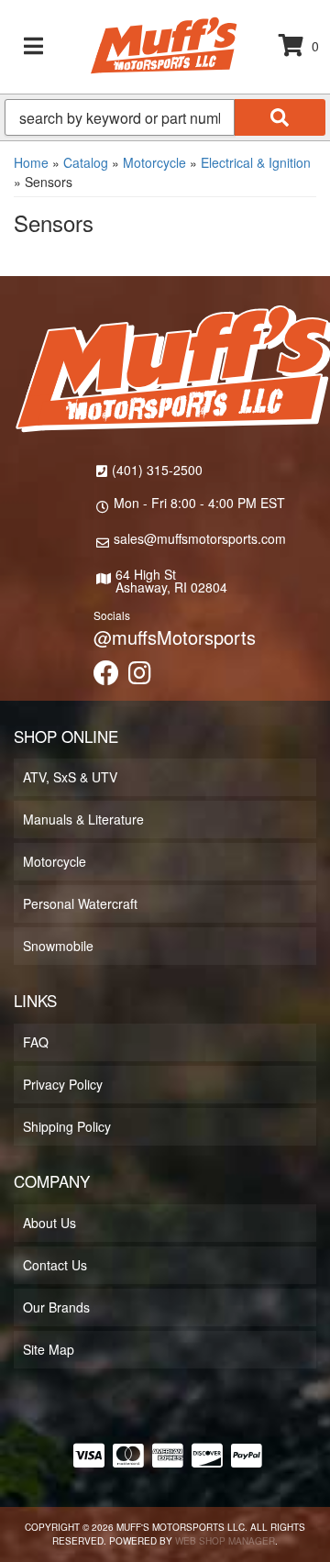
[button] (165, 117)
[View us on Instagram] (139, 677)
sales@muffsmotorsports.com (200, 538)
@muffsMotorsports (175, 637)
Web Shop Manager (225, 1540)
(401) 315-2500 (157, 469)
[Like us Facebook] (106, 677)
